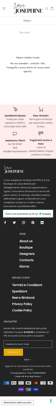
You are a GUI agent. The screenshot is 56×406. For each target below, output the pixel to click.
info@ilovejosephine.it (15, 151)
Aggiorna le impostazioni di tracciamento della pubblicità (28, 368)
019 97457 (17, 144)
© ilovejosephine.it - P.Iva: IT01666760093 (28, 372)
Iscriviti (13, 352)
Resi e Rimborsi (23, 297)
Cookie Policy (22, 310)
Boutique (26, 247)
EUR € (26, 359)
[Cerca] (46, 8)
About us (26, 241)
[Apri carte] (52, 8)
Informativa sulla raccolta (17, 402)
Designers (27, 254)
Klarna (24, 266)
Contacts (26, 260)
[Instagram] (24, 222)
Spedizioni (19, 291)
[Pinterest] (33, 222)
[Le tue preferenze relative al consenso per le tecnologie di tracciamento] (51, 401)
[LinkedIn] (43, 222)
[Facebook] (6, 222)
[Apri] (4, 8)
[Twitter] (15, 222)
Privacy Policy (22, 304)
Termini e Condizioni (27, 285)
